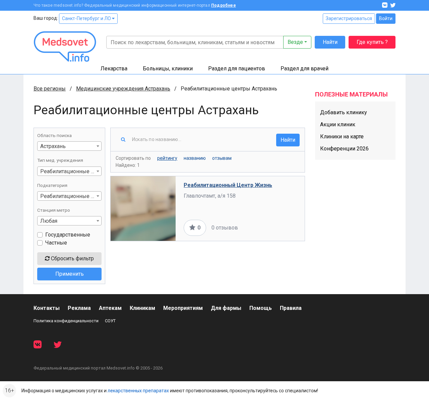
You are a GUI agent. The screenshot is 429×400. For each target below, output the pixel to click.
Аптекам (110, 308)
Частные (56, 243)
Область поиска (54, 135)
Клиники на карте (342, 136)
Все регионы (50, 88)
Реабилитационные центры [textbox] (70, 171)
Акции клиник (337, 124)
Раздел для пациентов (236, 68)
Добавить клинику (343, 112)
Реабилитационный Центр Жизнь (228, 185)
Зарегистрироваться (349, 18)
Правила (291, 308)
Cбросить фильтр (72, 258)
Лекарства (114, 68)
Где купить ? (372, 42)
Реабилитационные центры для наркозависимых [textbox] (70, 196)
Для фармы (226, 308)
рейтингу (167, 158)
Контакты (47, 308)
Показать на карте (274, 227)
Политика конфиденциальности (66, 320)
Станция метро (53, 210)
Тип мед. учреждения (60, 160)
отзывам (222, 158)
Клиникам (142, 308)
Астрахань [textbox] (53, 146)
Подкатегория (52, 185)
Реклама (79, 308)
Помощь (260, 308)
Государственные (67, 234)
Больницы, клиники (168, 68)
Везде (295, 42)
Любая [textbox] (48, 221)
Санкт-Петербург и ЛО (87, 18)
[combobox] (69, 146)
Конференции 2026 (344, 148)
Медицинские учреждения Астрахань (123, 88)
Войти (385, 18)
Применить (69, 274)
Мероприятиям (183, 308)
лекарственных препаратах (138, 390)
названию (195, 158)
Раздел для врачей (304, 68)
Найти (330, 42)
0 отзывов (224, 227)
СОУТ (110, 320)
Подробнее (223, 5)
